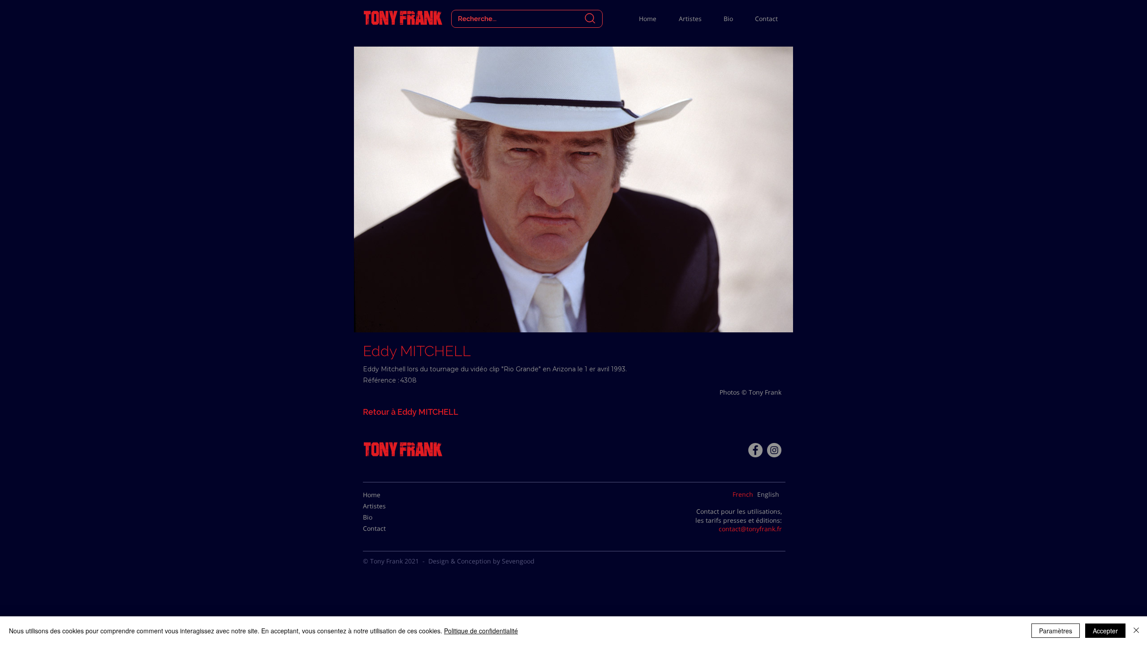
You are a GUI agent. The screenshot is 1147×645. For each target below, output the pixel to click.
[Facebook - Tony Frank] (755, 450)
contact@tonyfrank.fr (750, 529)
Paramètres (1055, 630)
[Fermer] (1136, 631)
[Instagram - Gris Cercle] (774, 450)
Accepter (1105, 630)
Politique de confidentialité (481, 630)
